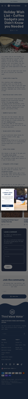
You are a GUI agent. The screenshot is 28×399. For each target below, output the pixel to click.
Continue (7, 205)
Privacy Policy (5, 200)
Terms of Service (11, 200)
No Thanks (7, 208)
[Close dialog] (26, 189)
